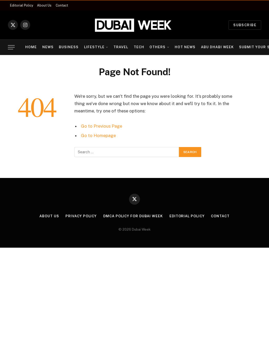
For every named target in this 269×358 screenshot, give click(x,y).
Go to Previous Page (101, 126)
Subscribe (244, 25)
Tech (139, 47)
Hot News (185, 47)
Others (157, 47)
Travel (120, 47)
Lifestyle (94, 47)
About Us (44, 5)
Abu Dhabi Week (217, 47)
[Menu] (11, 47)
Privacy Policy (81, 216)
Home (31, 47)
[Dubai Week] (134, 24)
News (48, 47)
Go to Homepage (98, 135)
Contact (62, 5)
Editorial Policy (21, 5)
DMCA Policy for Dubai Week (133, 216)
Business (69, 47)
